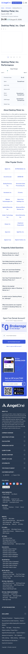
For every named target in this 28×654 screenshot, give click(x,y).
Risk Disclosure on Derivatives (9, 640)
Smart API (5, 502)
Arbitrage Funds (17, 595)
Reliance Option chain (8, 544)
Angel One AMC (6, 494)
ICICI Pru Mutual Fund (8, 587)
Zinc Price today (20, 574)
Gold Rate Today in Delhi (9, 550)
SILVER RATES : (6, 559)
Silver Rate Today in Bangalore (10, 563)
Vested (22, 507)
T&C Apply (8, 627)
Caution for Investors (7, 643)
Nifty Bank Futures (16, 529)
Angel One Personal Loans (8, 632)
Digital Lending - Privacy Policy (9, 630)
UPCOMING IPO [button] (6, 463)
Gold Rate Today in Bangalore (10, 556)
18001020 (7, 475)
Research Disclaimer (7, 618)
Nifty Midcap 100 (7, 522)
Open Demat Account (16, 2)
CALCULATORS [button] (6, 441)
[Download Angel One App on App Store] (19, 393)
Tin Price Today (7, 578)
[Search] (23, 3)
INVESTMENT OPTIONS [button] (8, 437)
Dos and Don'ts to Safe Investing (10, 620)
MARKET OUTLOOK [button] (7, 459)
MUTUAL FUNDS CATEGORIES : (10, 592)
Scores (22, 620)
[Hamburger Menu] (26, 3)
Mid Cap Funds (13, 597)
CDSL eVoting (5, 638)
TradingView (5, 508)
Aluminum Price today (8, 574)
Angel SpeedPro (6, 500)
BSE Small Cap (6, 524)
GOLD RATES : (5, 547)
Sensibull (5, 507)
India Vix (14, 524)
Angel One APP (6, 499)
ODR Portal (22, 638)
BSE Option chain (20, 544)
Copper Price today (8, 572)
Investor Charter (21, 632)
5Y (19, 57)
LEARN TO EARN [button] (6, 450)
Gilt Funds (5, 597)
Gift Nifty (20, 524)
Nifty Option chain (7, 538)
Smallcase (11, 507)
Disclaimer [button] (5, 614)
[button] (14, 254)
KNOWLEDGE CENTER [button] (7, 445)
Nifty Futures (6, 529)
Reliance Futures (19, 531)
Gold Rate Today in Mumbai (9, 549)
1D (8, 57)
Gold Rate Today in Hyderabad (10, 554)
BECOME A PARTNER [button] (7, 454)
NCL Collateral (18, 635)
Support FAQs (16, 475)
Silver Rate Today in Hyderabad (11, 561)
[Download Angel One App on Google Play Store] (19, 389)
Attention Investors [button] (8, 607)
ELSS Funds (6, 594)
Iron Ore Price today (19, 576)
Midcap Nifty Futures (8, 531)
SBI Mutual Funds (20, 583)
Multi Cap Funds (7, 599)
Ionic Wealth (14, 494)
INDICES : (4, 516)
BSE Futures (6, 533)
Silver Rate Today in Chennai (10, 565)
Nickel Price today (7, 576)
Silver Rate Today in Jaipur (9, 567)
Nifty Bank (11, 518)
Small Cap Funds (7, 595)
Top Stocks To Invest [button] (8, 468)
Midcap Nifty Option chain (9, 542)
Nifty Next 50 (20, 520)
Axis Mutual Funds (7, 585)
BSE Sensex (16, 522)
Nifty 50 (5, 518)
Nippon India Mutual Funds (9, 588)
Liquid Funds (14, 594)
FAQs (3, 627)
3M (14, 57)
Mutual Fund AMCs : (8, 581)
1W (11, 57)
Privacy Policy (16, 627)
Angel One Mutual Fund (8, 583)
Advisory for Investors (7, 635)
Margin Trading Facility (17, 500)
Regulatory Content (19, 618)
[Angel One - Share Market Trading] (6, 3)
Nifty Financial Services (9, 520)
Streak (17, 507)
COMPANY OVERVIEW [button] (7, 432)
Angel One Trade (15, 499)
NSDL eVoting (14, 638)
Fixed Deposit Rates (14, 502)
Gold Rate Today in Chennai (10, 552)
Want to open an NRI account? (14, 346)
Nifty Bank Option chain (9, 540)
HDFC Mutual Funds (19, 585)
